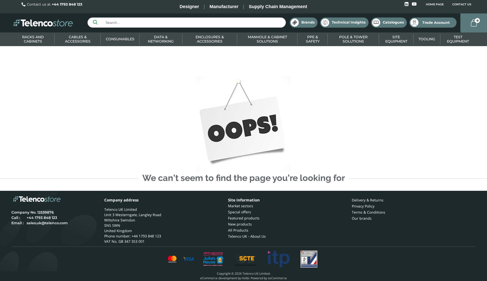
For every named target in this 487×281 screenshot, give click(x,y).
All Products (238, 230)
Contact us (461, 4)
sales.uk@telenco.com (47, 223)
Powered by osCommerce (269, 278)
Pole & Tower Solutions (353, 39)
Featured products (243, 218)
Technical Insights (349, 22)
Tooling (427, 39)
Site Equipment (396, 39)
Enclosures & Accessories (210, 39)
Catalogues (393, 22)
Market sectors (240, 205)
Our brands (362, 218)
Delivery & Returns (368, 200)
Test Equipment (458, 39)
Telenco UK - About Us (247, 236)
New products (240, 224)
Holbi (245, 278)
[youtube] (414, 4)
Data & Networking (161, 39)
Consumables (120, 39)
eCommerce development (218, 278)
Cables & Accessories (78, 39)
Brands (308, 22)
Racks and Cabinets (33, 39)
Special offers (239, 212)
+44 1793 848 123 (67, 4)
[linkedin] (407, 4)
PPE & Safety (313, 39)
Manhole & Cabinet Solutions (267, 39)
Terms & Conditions (368, 212)
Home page (435, 4)
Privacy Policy (363, 206)
